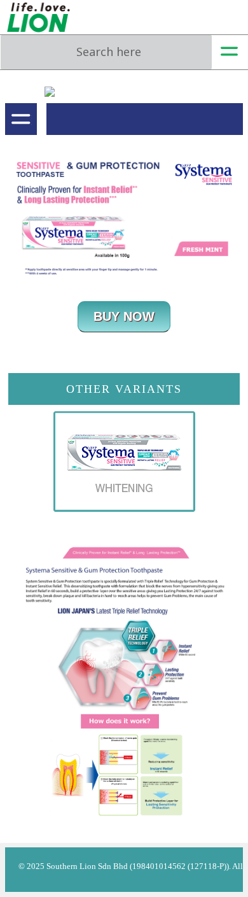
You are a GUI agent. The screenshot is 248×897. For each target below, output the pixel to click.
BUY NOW (124, 316)
